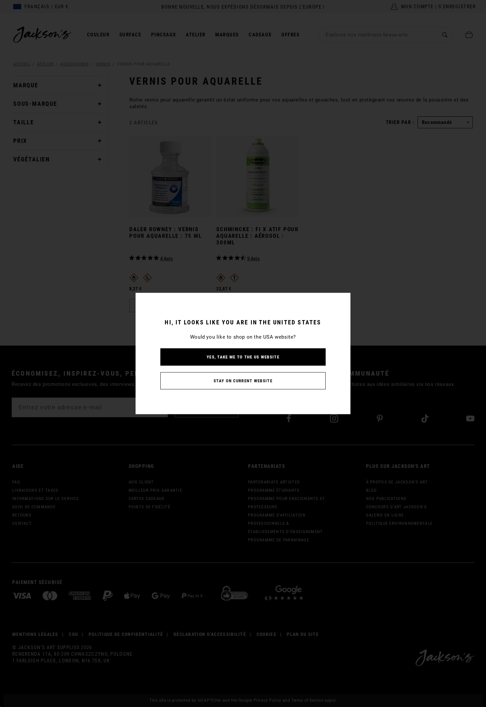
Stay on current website (243, 380)
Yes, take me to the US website (243, 356)
